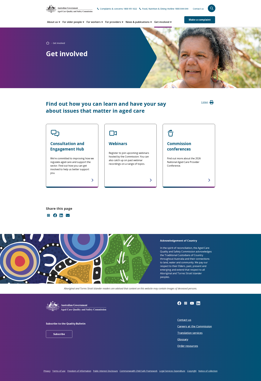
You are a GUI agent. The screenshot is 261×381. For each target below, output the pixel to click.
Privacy (47, 370)
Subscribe (59, 334)
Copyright (192, 370)
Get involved (161, 22)
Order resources (187, 346)
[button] (211, 8)
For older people (72, 22)
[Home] (69, 9)
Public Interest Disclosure (105, 370)
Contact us (198, 8)
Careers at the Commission (194, 326)
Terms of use (58, 370)
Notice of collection (208, 370)
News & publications (138, 22)
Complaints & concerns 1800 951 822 (118, 8)
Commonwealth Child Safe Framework (138, 370)
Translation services (190, 333)
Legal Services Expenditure (172, 370)
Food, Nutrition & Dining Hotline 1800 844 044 (165, 8)
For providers (113, 22)
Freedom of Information (79, 370)
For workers (94, 22)
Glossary (182, 339)
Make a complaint (200, 19)
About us (52, 22)
